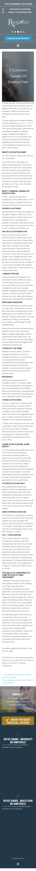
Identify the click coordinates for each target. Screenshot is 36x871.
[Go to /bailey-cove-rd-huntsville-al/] (18, 12)
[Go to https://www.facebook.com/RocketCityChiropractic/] (12, 32)
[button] (18, 720)
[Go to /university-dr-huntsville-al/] (18, 9)
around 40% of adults (25, 123)
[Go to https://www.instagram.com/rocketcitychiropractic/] (21, 32)
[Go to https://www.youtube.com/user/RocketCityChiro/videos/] (18, 32)
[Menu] (18, 45)
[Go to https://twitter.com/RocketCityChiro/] (15, 32)
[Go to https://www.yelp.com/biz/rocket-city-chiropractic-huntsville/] (24, 32)
